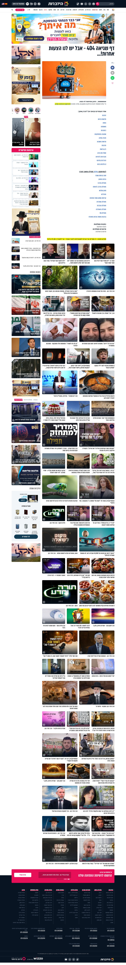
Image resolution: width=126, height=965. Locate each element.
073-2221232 (41, 930)
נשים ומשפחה (34, 890)
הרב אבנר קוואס (48, 917)
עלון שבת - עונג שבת (75, 928)
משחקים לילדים (74, 905)
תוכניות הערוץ (86, 890)
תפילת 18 (103, 213)
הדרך (100, 183)
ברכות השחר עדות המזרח (97, 217)
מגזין (104, 10)
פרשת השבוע (101, 141)
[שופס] (35, 4)
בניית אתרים (30, 959)
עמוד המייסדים (109, 917)
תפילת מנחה (22, 895)
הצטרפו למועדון (19, 10)
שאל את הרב (68, 10)
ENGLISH (35, 10)
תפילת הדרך (22, 912)
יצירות (76, 915)
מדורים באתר (97, 890)
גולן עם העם (87, 905)
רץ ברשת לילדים (74, 895)
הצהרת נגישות (109, 920)
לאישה (36, 892)
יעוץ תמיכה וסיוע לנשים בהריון (72, 936)
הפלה (36, 907)
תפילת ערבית (101, 205)
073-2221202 (76, 946)
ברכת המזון (22, 902)
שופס (54, 10)
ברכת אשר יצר (21, 920)
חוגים (76, 917)
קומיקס (76, 907)
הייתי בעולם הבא (86, 917)
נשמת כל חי (22, 917)
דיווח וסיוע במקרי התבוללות (56, 936)
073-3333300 (93, 938)
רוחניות (103, 130)
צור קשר (40, 10)
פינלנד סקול (61, 902)
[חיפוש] (97, 4)
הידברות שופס (109, 915)
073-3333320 (24, 932)
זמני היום (62, 10)
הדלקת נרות (35, 900)
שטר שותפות (95, 10)
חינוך (62, 907)
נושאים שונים (60, 890)
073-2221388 (76, 930)
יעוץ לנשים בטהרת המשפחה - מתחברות (107, 936)
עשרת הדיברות (60, 900)
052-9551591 (76, 938)
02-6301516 (111, 940)
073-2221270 (24, 938)
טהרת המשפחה (34, 897)
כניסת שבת (99, 175)
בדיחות (76, 897)
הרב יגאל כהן (49, 902)
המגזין (100, 895)
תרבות (104, 145)
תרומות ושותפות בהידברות (91, 928)
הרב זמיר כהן (88, 10)
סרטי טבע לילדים (73, 912)
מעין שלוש (102, 190)
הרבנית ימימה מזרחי (33, 902)
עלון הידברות (110, 897)
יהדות (104, 115)
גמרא (62, 897)
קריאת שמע (22, 907)
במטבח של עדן (86, 897)
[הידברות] (58, 4)
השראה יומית (87, 915)
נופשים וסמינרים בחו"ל (74, 943)
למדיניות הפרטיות (60, 879)
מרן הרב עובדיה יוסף (47, 895)
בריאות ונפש (61, 910)
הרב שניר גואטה (48, 905)
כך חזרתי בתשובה (86, 912)
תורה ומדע (102, 138)
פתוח (89, 902)
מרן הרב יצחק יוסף (47, 897)
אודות (111, 922)
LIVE (29, 10)
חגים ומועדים (98, 917)
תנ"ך (62, 895)
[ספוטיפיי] (27, 4)
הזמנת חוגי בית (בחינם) (39, 936)
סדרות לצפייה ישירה (73, 902)
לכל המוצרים (26, 536)
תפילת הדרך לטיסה (99, 187)
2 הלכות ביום (110, 902)
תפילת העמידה (101, 209)
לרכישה (23, 500)
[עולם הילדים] (39, 4)
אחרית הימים (61, 912)
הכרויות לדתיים (101, 157)
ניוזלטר (111, 900)
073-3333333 (110, 946)
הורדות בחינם (101, 160)
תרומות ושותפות (109, 912)
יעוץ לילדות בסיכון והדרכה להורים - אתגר (20, 929)
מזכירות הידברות (110, 928)
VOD (108, 10)
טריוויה (76, 910)
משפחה (99, 905)
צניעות (36, 905)
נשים (104, 123)
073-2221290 (41, 938)
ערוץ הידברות (110, 895)
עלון (58, 10)
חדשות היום (98, 897)
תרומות (45, 10)
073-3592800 (58, 930)
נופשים (111, 910)
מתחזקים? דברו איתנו (18, 4)
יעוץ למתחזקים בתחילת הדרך (38, 928)
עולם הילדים (81, 10)
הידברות (111, 890)
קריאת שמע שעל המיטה (98, 198)
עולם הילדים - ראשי (73, 892)
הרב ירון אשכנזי (48, 907)
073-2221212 (93, 930)
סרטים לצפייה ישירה (73, 900)
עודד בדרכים (87, 892)
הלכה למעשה (86, 900)
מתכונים (36, 895)
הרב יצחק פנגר (48, 900)
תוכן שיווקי (99, 920)
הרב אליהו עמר (48, 920)
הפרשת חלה (35, 915)
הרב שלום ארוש (48, 915)
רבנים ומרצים (48, 890)
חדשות (100, 10)
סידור (96, 171)
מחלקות (50, 10)
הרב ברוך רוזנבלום (47, 910)
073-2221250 (93, 946)
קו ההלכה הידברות (92, 936)
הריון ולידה (35, 910)
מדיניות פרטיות (109, 892)
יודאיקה (62, 920)
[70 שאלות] (31, 4)
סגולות (62, 905)
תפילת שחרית (101, 202)
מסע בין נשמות (86, 907)
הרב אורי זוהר (49, 912)
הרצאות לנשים (34, 912)
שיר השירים (22, 915)
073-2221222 (110, 930)
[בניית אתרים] (38, 959)
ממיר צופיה (111, 943)
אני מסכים (62, 879)
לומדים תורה (61, 892)
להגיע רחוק (87, 910)
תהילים (23, 910)
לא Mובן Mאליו (86, 895)
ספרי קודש (61, 917)
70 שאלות (75, 10)
